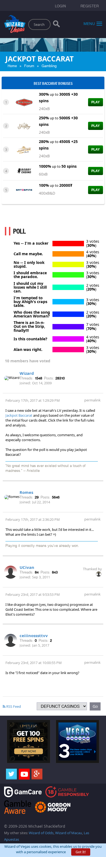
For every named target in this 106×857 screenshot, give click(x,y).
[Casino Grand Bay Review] (24, 125)
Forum (29, 66)
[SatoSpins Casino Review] (24, 189)
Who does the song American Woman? (32, 314)
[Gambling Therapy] (52, 806)
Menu (89, 23)
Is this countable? (30, 339)
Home (12, 66)
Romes (26, 492)
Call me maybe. (28, 254)
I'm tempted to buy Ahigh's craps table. (30, 302)
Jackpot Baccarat (18, 415)
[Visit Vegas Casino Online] (77, 741)
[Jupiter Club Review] (24, 149)
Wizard (27, 373)
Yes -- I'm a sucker (31, 243)
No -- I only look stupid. (29, 265)
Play (95, 102)
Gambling (49, 66)
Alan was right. (28, 349)
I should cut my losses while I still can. (30, 287)
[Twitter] (11, 774)
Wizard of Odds (41, 832)
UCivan (27, 567)
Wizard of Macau (68, 832)
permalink (92, 400)
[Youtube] (24, 774)
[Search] (56, 25)
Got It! (81, 851)
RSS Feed (13, 706)
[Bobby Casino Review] (24, 170)
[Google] (37, 774)
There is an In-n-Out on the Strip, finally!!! (29, 326)
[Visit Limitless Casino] (29, 741)
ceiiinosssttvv (34, 635)
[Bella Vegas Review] (24, 101)
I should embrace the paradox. (30, 275)
